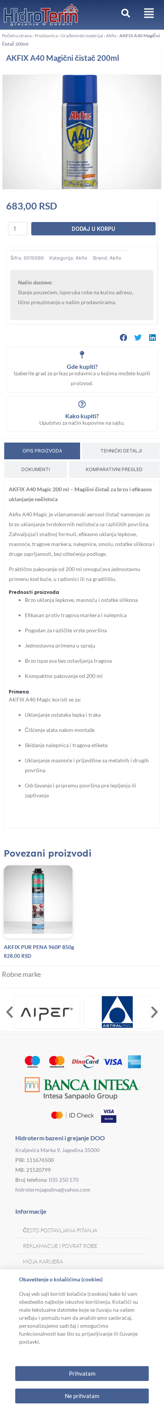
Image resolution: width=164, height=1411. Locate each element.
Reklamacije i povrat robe (60, 1246)
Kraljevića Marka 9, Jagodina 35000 (57, 1150)
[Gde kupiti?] (82, 355)
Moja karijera (43, 1261)
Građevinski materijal (82, 35)
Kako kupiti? (82, 415)
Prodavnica (46, 35)
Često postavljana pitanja (60, 1230)
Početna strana (17, 35)
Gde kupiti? (82, 366)
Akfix (111, 35)
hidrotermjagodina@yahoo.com (52, 1189)
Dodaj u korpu (93, 228)
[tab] (42, 451)
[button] (123, 337)
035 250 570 (64, 1179)
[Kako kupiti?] (82, 404)
